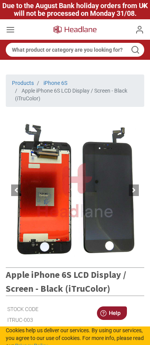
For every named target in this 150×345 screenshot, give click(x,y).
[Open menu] (10, 30)
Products (23, 83)
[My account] (139, 29)
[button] (16, 190)
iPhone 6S (55, 83)
